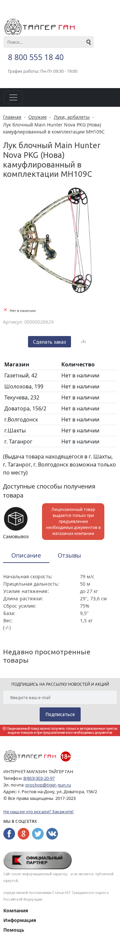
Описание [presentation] (26, 555)
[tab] (26, 556)
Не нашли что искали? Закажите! (38, 812)
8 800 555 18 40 (36, 57)
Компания (15, 910)
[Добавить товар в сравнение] (83, 342)
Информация (19, 920)
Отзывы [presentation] (69, 555)
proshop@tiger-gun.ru (48, 785)
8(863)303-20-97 (39, 778)
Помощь (13, 930)
